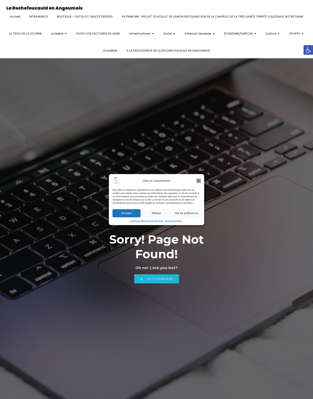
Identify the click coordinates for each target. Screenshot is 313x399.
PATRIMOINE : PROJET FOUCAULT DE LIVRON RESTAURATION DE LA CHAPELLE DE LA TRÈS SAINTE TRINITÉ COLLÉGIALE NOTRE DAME (212, 16)
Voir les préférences (186, 213)
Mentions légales (173, 221)
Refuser (156, 213)
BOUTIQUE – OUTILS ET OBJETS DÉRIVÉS (85, 16)
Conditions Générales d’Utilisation (146, 221)
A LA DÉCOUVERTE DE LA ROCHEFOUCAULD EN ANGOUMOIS (168, 50)
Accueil (15, 16)
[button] (308, 50)
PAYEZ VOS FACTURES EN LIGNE (98, 33)
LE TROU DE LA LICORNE (25, 33)
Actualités (110, 50)
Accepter (126, 213)
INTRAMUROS (38, 16)
